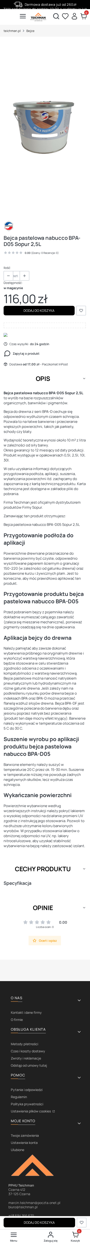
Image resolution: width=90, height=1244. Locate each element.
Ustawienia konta (24, 1142)
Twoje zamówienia (25, 1135)
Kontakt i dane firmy (26, 1012)
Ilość (7, 268)
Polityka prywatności (27, 1104)
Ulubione (17, 1149)
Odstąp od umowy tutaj (29, 1065)
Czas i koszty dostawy (28, 1051)
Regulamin (19, 1097)
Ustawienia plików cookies (31, 1111)
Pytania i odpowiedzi (26, 1089)
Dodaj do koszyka (39, 310)
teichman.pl (12, 31)
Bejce (30, 31)
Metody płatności (24, 1044)
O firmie (17, 1019)
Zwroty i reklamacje (26, 1058)
